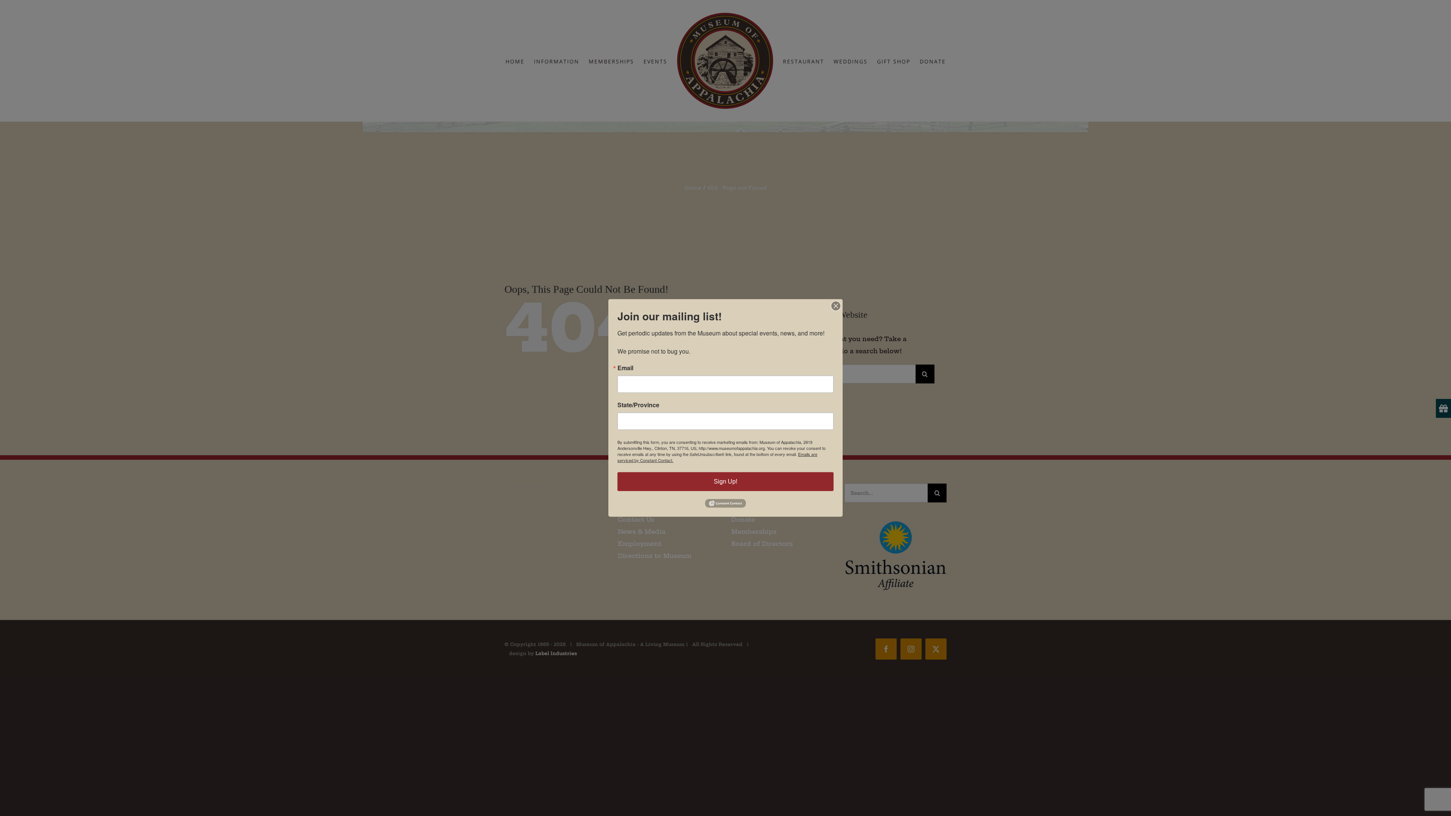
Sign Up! (725, 481)
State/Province (638, 405)
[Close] (835, 306)
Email (625, 368)
